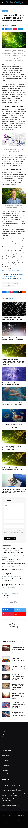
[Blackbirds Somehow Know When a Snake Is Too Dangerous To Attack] (6, 686)
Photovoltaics (15, 283)
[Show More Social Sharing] (24, 29)
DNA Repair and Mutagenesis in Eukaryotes (12, 569)
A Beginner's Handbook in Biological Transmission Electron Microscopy (13, 585)
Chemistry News (6, 758)
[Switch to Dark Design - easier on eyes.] (23, 2)
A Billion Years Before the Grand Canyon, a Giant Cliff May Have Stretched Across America (18, 649)
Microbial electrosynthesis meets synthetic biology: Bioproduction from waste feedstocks (13, 564)
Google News (20, 278)
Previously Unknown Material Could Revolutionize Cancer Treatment (12, 383)
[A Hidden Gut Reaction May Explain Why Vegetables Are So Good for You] (6, 695)
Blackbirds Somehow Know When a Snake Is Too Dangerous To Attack (18, 686)
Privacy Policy (19, 822)
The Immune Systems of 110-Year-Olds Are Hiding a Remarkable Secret (19, 659)
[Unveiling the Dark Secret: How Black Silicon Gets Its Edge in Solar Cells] (14, 309)
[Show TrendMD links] (25, 602)
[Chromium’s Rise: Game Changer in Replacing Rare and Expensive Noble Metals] (14, 329)
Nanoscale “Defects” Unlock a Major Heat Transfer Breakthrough (18, 713)
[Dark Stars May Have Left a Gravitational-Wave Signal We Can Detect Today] (6, 677)
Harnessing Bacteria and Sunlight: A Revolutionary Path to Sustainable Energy (12, 404)
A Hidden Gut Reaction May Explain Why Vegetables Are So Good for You (19, 696)
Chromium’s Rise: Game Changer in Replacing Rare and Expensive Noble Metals (12, 339)
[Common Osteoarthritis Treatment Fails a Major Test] (6, 668)
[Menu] (2, 2)
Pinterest (4, 739)
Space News (5, 770)
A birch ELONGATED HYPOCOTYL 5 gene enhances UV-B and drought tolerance (12, 574)
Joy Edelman (5, 595)
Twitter (4, 734)
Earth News (5, 760)
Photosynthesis (6, 283)
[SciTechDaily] (13, 2)
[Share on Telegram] (20, 29)
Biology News (5, 755)
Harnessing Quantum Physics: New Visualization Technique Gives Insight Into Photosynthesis (13, 447)
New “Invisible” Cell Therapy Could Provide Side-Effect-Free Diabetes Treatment (18, 705)
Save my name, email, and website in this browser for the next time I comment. (13, 532)
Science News (5, 768)
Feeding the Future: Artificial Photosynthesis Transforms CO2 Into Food (12, 469)
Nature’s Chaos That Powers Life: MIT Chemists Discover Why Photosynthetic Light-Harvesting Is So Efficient (13, 426)
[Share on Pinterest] (15, 29)
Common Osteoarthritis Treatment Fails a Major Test (19, 668)
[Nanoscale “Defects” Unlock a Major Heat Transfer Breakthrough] (6, 714)
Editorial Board (10, 822)
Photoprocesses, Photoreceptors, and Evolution (13, 548)
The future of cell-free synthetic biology (11, 559)
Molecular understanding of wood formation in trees (13, 590)
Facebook (4, 731)
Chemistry (5, 11)
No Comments (6, 25)
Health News (5, 763)
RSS (3, 744)
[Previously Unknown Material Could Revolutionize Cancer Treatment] (14, 374)
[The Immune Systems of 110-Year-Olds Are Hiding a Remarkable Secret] (6, 659)
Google (11, 278)
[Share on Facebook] (4, 29)
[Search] (25, 2)
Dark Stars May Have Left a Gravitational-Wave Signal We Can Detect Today (18, 677)
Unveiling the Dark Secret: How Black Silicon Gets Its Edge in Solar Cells (13, 318)
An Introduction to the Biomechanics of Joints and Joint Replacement (13, 579)
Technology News (6, 773)
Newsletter (5, 741)
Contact (21, 820)
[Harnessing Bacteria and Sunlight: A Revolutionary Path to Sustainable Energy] (14, 394)
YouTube (4, 736)
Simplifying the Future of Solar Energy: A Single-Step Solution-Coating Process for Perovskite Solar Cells (14, 491)
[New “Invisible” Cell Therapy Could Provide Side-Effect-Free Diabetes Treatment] (6, 705)
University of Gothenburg (9, 285)
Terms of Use (15, 824)
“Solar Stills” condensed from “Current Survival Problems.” (12, 553)
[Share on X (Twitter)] (9, 29)
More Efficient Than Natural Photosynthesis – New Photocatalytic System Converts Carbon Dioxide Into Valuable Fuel (13, 362)
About (16, 820)
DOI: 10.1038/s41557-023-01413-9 (11, 270)
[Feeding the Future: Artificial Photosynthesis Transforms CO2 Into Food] (14, 459)
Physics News (5, 765)
